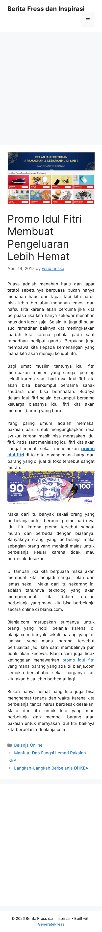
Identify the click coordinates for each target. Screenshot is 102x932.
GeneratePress (51, 924)
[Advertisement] (51, 86)
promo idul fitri (78, 660)
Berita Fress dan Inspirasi (46, 8)
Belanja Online (28, 745)
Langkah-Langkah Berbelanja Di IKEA (51, 768)
